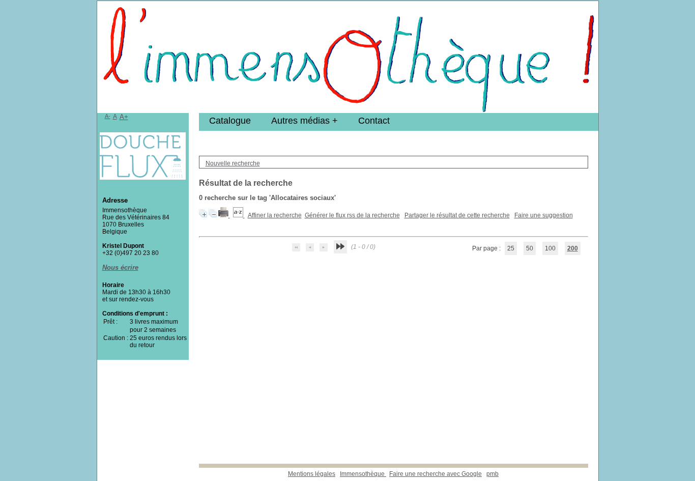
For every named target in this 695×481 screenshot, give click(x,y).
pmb (492, 473)
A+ (124, 117)
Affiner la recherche (275, 215)
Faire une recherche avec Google (435, 473)
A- (107, 116)
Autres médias (300, 121)
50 (529, 248)
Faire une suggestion (543, 215)
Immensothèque (363, 473)
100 (550, 248)
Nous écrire (120, 267)
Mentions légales (311, 473)
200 (572, 248)
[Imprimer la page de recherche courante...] (224, 215)
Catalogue (230, 121)
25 (510, 248)
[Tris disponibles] (239, 215)
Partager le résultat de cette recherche (457, 215)
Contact (374, 121)
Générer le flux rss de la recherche (352, 215)
